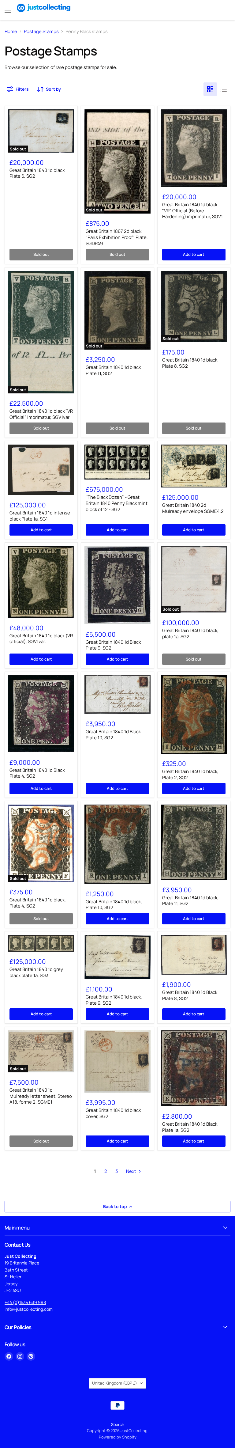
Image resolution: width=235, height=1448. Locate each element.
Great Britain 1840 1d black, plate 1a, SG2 (190, 633)
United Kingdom (114, 1383)
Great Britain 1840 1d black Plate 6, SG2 (37, 173)
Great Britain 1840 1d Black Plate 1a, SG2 (189, 1127)
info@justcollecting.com (29, 1309)
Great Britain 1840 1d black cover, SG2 (113, 1113)
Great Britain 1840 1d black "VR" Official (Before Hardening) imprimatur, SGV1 (192, 210)
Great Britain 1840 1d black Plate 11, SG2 (113, 370)
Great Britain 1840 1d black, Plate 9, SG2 (114, 1000)
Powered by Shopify (117, 1437)
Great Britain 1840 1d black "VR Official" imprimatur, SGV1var (41, 414)
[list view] (223, 89)
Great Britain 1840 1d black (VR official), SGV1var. (41, 638)
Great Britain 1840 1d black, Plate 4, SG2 (37, 902)
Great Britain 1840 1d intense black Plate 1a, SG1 (39, 516)
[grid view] (210, 89)
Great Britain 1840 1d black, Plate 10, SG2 (114, 904)
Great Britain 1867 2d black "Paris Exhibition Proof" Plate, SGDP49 (117, 237)
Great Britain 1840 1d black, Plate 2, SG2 (190, 774)
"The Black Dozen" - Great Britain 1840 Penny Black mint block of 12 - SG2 (116, 503)
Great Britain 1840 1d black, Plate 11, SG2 (190, 900)
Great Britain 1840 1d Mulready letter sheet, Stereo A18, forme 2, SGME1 (40, 1096)
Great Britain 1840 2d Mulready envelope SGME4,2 (193, 508)
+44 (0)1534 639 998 (25, 1302)
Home (11, 31)
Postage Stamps (41, 31)
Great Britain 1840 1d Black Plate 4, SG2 (37, 773)
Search (117, 1424)
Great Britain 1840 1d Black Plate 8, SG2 (189, 995)
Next (131, 1171)
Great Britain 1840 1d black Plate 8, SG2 (189, 363)
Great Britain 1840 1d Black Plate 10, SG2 (113, 734)
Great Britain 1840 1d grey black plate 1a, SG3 (36, 972)
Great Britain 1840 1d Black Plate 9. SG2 (113, 645)
